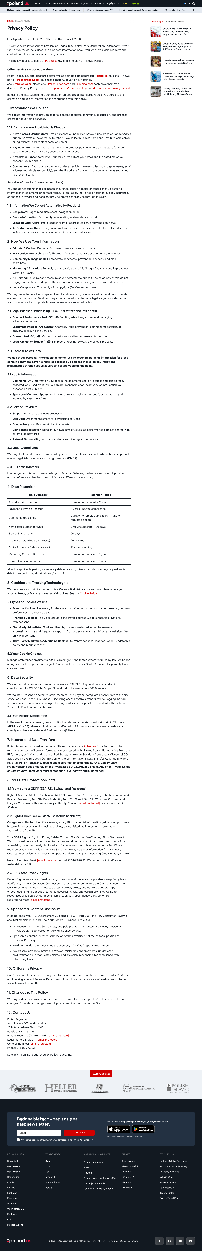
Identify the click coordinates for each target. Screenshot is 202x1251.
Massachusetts (15, 1224)
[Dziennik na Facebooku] (159, 1241)
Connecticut (13, 1177)
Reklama (126, 1171)
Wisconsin (12, 1203)
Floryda (11, 1187)
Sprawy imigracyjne (94, 1162)
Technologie (128, 1161)
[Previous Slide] (189, 10)
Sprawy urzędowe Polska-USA (100, 1178)
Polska (48, 1187)
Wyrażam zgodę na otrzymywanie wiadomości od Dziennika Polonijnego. (56, 1139)
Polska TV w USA (169, 1198)
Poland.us (51, 60)
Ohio (9, 1219)
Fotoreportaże (167, 1187)
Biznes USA (128, 1177)
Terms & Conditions (116, 1241)
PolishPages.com (58, 83)
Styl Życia (167, 1154)
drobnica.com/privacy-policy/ (111, 88)
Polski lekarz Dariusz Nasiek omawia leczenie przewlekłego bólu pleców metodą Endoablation (178, 77)
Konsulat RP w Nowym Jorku (99, 1188)
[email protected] (58, 1035)
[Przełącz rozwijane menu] (49, 3)
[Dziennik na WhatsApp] (190, 1241)
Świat (48, 1161)
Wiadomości (53, 1154)
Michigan (12, 1193)
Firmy (124, 3)
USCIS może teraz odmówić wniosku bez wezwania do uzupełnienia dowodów (177, 31)
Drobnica (134, 3)
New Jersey (13, 1166)
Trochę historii (167, 1193)
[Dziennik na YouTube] (180, 1241)
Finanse (88, 1172)
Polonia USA (15, 1154)
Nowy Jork (12, 1161)
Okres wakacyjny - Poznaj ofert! (66, 10)
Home (10, 21)
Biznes (126, 1154)
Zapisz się (79, 1132)
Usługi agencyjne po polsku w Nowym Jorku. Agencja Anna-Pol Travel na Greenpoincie (178, 46)
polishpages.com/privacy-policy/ (67, 88)
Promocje (127, 1187)
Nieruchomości (130, 1166)
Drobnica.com (84, 83)
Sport (48, 1171)
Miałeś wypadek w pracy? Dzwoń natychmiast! (27, 10)
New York (50, 1177)
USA (47, 1166)
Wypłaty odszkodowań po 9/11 (100, 10)
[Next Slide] (194, 10)
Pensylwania (13, 1171)
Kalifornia (12, 1214)
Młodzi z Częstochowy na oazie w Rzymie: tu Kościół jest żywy (178, 61)
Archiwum (133, 1241)
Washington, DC (15, 1208)
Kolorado (12, 1198)
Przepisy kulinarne (169, 1171)
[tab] (157, 22)
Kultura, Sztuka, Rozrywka (173, 1161)
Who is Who (166, 1177)
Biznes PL (127, 1182)
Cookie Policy (88, 593)
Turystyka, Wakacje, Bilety (173, 1166)
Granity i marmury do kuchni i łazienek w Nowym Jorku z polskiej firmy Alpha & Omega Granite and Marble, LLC (178, 92)
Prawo (87, 1167)
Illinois (10, 1182)
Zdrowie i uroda (168, 1182)
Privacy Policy (98, 1241)
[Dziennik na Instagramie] (170, 1241)
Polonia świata (52, 1182)
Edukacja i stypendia (94, 1183)
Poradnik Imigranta (97, 1154)
